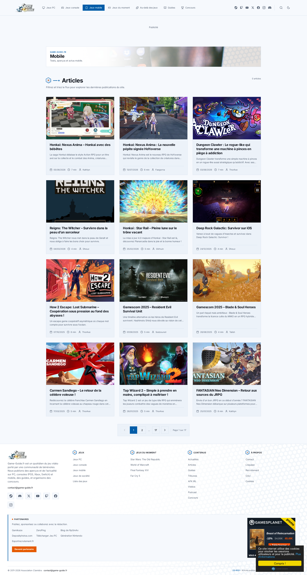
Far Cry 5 (135, 475)
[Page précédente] (124, 430)
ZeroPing (41, 530)
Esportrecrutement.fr (23, 541)
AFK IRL (192, 481)
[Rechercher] (281, 7)
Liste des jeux (80, 481)
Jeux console (80, 464)
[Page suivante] (165, 430)
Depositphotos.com (22, 535)
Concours (193, 497)
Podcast (192, 492)
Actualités (193, 459)
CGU (248, 475)
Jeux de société (81, 475)
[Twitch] (241, 7)
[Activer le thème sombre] (288, 7)
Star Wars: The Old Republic (145, 459)
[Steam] (235, 7)
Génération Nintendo (71, 535)
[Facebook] (258, 7)
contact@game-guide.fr (20, 487)
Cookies (250, 481)
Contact (250, 459)
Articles (192, 464)
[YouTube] (247, 7)
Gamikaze (17, 530)
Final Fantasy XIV (139, 470)
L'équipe (250, 464)
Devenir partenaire (24, 549)
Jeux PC (77, 459)
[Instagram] (264, 7)
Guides (191, 470)
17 (156, 430)
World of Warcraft (139, 464)
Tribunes (192, 475)
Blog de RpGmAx (70, 530)
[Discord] (270, 8)
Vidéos (191, 486)
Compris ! (280, 563)
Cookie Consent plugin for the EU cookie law (280, 569)
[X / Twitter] (252, 7)
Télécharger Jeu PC (46, 535)
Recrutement (252, 470)
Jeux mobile (79, 470)
